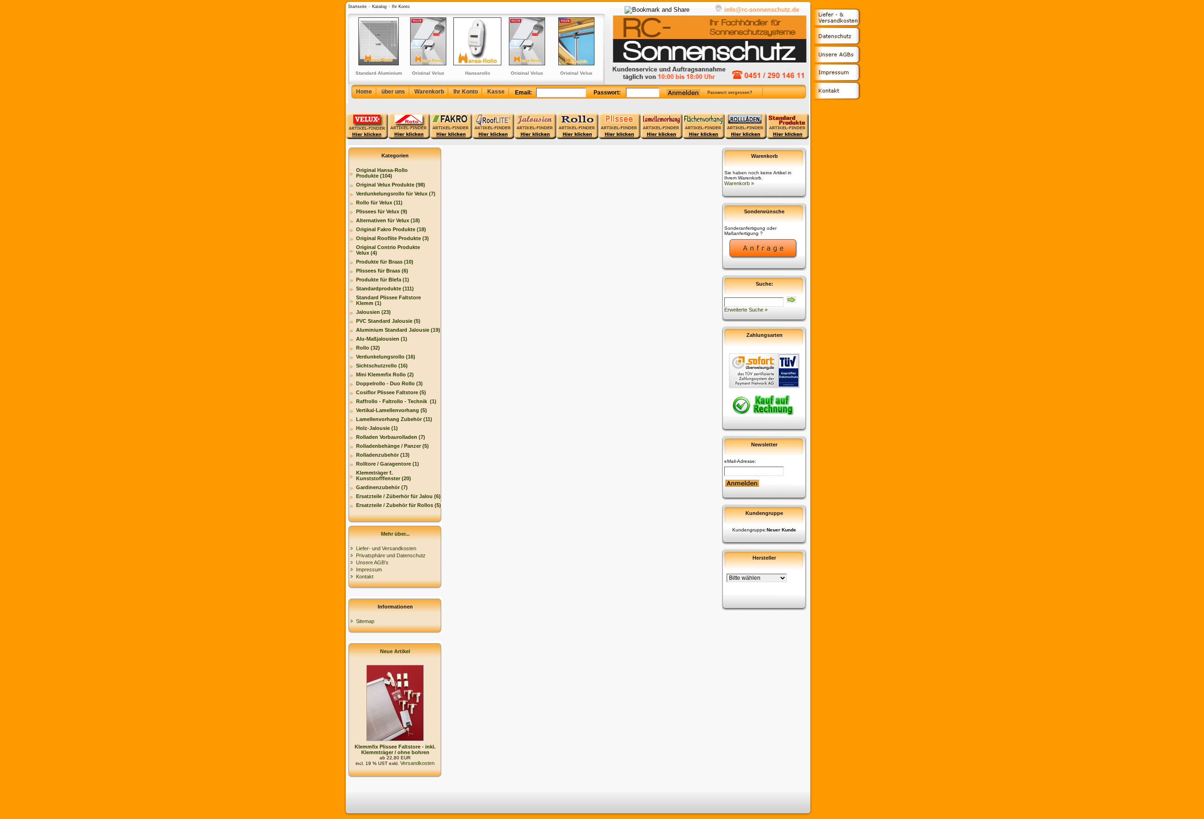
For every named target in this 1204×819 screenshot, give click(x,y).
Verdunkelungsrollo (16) (385, 356)
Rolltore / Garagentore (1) (387, 464)
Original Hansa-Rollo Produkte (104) (382, 173)
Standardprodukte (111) (385, 288)
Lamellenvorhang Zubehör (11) (394, 419)
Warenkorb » (739, 183)
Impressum (369, 569)
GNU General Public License (822, 350)
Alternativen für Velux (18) (388, 220)
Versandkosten (417, 763)
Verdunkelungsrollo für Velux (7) (396, 193)
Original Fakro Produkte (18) (391, 229)
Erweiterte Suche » (746, 309)
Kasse (496, 91)
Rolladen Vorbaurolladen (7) (390, 437)
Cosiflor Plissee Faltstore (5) (391, 392)
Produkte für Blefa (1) (382, 279)
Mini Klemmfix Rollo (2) (385, 374)
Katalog (379, 6)
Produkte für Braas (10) (384, 262)
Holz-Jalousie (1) (377, 428)
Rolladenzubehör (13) (383, 455)
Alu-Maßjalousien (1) (381, 339)
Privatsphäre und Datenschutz (391, 555)
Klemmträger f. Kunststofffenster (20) (383, 475)
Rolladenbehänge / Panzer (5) (392, 446)
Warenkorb (429, 91)
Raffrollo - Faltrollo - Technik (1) (396, 401)
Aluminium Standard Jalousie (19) (398, 330)
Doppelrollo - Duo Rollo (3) (389, 383)
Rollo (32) (368, 348)
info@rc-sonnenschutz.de (761, 9)
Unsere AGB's (372, 562)
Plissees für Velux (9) (381, 211)
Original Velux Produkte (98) (390, 184)
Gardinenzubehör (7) (382, 487)
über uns (393, 91)
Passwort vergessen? (729, 92)
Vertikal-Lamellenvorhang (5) (391, 410)
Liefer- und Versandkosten (386, 548)
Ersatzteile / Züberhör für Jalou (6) (398, 496)
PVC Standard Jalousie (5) (388, 321)
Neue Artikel (395, 651)
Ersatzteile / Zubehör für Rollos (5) (398, 505)
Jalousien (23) (373, 312)
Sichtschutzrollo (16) (382, 365)
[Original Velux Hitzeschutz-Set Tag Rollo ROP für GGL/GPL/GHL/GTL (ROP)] (591, 41)
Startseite (357, 6)
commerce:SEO (822, 338)
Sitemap (365, 621)
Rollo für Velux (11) (379, 202)
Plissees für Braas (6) (382, 270)
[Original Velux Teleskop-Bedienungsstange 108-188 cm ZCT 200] (542, 41)
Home (364, 91)
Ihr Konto (401, 6)
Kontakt (364, 576)
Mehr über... (395, 534)
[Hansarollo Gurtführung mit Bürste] (443, 41)
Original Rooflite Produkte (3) (392, 238)
